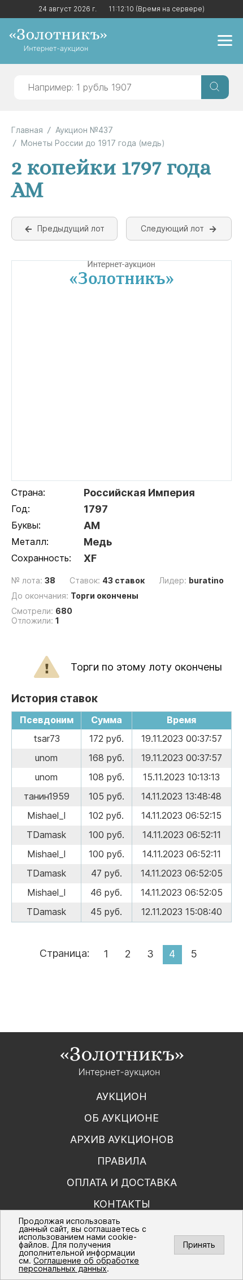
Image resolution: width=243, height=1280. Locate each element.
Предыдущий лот (71, 228)
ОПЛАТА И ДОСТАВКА (122, 1182)
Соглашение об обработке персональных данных (79, 1264)
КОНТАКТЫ (121, 1204)
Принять (199, 1244)
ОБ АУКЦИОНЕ (121, 1118)
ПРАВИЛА (121, 1161)
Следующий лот (172, 228)
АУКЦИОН (121, 1096)
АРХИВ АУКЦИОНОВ (121, 1139)
